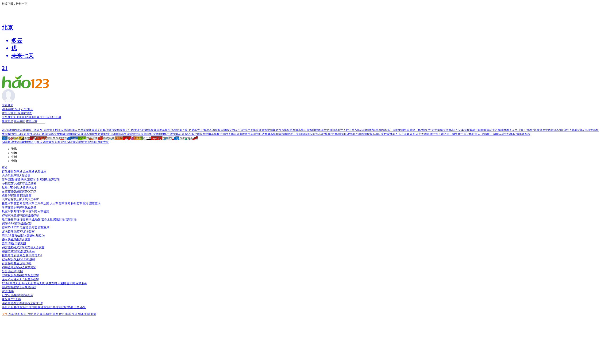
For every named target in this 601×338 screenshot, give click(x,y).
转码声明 (19, 121)
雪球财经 (71, 219)
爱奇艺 (82, 138)
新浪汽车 (29, 203)
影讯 (68, 314)
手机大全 (8, 307)
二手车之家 (42, 203)
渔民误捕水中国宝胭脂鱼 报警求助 (142, 134)
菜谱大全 (16, 283)
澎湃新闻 (54, 179)
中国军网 (32, 211)
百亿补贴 (8, 171)
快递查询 (52, 283)
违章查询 (49, 142)
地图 (18, 314)
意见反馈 (8, 113)
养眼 (11, 243)
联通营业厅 (45, 307)
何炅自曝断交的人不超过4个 (232, 130)
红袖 (5, 187)
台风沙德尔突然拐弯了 (114, 130)
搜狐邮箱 (8, 255)
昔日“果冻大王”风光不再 (200, 130)
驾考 (86, 203)
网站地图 (26, 113)
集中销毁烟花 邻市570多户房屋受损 (186, 134)
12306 (194, 138)
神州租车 (77, 203)
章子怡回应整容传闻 (62, 130)
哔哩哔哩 (109, 138)
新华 (5, 179)
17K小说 (13, 187)
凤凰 (10, 138)
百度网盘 (20, 255)
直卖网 (18, 203)
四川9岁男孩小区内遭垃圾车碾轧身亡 (363, 134)
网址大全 (103, 142)
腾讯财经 (59, 219)
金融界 (36, 219)
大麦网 (62, 283)
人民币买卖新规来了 (87, 130)
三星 (77, 307)
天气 (5, 314)
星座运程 (20, 263)
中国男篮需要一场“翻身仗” (414, 130)
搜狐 (21, 138)
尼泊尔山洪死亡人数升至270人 (343, 130)
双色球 (92, 142)
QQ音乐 (37, 142)
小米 (83, 307)
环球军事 (20, 211)
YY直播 (16, 299)
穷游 (5, 291)
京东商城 (29, 171)
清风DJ (7, 235)
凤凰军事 (8, 211)
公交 (37, 314)
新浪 (27, 138)
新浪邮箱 (32, 255)
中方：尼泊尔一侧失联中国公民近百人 (456, 134)
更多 (5, 167)
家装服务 (81, 283)
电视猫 (24, 227)
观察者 (31, 179)
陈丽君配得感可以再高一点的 (380, 130)
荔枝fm (31, 235)
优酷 (165, 138)
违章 (30, 314)
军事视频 (43, 211)
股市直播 (8, 219)
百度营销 (8, 263)
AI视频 (6, 142)
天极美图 (20, 243)
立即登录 (7, 105)
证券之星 (47, 219)
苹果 (70, 307)
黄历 (62, 314)
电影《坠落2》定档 (37, 130)
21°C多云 (27, 109)
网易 (33, 138)
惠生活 (15, 142)
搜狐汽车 (8, 203)
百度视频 (43, 227)
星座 (56, 314)
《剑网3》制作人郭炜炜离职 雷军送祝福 (505, 134)
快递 (75, 314)
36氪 (28, 263)
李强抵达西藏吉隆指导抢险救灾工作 (275, 134)
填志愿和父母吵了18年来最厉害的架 (230, 134)
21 (5, 68)
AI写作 (71, 142)
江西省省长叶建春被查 (142, 130)
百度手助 (137, 138)
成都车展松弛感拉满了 (170, 130)
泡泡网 (33, 307)
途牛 (11, 291)
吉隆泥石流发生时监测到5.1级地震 (99, 134)
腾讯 (16, 138)
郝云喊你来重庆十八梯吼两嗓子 (492, 130)
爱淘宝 (127, 138)
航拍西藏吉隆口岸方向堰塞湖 (305, 130)
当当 (5, 271)
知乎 (176, 138)
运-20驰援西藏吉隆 (13, 130)
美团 (20, 271)
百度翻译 (72, 138)
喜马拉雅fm (19, 235)
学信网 (51, 138)
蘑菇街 (12, 271)
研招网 (147, 138)
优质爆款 (40, 171)
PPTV (16, 227)
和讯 (29, 219)
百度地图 (61, 138)
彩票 (87, 314)
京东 (100, 138)
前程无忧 (61, 142)
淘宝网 (119, 138)
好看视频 (92, 138)
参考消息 (42, 179)
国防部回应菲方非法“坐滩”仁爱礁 (319, 134)
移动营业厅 (21, 307)
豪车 (5, 243)
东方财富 (41, 138)
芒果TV (7, 227)
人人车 (54, 203)
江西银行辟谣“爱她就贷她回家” (58, 134)
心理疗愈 (82, 142)
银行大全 (28, 283)
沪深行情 (20, 219)
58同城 (18, 171)
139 (40, 255)
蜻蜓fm (40, 235)
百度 (5, 138)
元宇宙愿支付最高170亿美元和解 (451, 130)
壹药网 (71, 283)
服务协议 (7, 121)
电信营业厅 (60, 307)
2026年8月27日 (11, 109)
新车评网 (65, 203)
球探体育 (14, 195)
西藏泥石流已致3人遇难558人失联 (569, 130)
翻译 (81, 314)
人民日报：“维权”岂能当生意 (530, 130)
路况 (43, 314)
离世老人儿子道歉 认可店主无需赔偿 (409, 134)
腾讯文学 (31, 187)
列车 (11, 314)
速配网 (6, 299)
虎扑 (171, 138)
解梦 (49, 314)
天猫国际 (156, 138)
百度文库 (185, 138)
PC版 (17, 113)
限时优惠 (26, 142)
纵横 (22, 187)
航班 (24, 314)
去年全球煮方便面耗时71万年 (268, 130)
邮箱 (93, 314)
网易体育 (25, 195)
